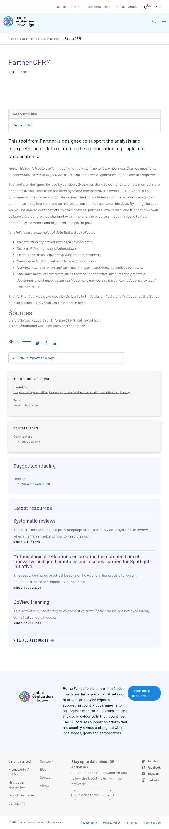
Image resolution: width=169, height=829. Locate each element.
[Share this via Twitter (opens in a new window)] (37, 343)
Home (12, 38)
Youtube (153, 773)
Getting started (19, 761)
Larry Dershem (31, 441)
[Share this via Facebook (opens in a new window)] (46, 343)
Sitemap (132, 822)
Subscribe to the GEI (89, 795)
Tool (25, 72)
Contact (119, 6)
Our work (94, 6)
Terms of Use (152, 822)
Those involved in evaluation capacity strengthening (97, 392)
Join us (61, 6)
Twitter (153, 761)
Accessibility (89, 822)
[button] (154, 21)
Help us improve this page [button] (36, 358)
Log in (75, 6)
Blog (107, 6)
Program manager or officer (30, 392)
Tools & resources (21, 795)
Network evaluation (36, 483)
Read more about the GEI (142, 693)
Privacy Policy (111, 822)
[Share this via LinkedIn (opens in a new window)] (54, 343)
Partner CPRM (73, 38)
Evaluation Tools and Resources (40, 38)
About (132, 6)
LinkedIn (153, 780)
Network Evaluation (25, 405)
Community (16, 803)
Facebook (154, 767)
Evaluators (56, 392)
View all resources (30, 640)
